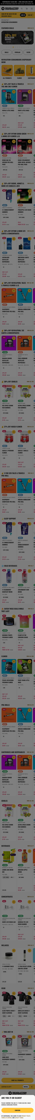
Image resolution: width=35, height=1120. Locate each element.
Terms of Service (6, 1118)
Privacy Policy (26, 1116)
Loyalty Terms (19, 1118)
